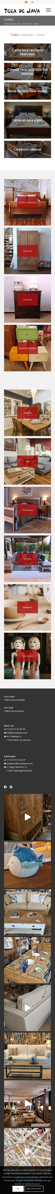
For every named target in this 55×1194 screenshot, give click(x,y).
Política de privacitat (14, 711)
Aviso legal (9, 696)
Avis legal (8, 707)
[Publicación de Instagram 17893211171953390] (27, 1103)
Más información (34, 1188)
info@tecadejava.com (17, 732)
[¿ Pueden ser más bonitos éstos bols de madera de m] (27, 960)
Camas (9, 19)
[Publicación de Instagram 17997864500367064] (27, 1151)
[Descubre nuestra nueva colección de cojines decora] (27, 912)
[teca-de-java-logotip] (22, 10)
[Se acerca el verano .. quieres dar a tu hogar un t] (27, 865)
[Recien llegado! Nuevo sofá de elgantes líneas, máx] (27, 1008)
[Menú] (47, 10)
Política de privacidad (14, 699)
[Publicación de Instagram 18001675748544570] (27, 817)
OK (18, 1188)
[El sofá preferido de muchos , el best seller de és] (27, 1056)
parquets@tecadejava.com (20, 763)
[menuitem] (47, 10)
